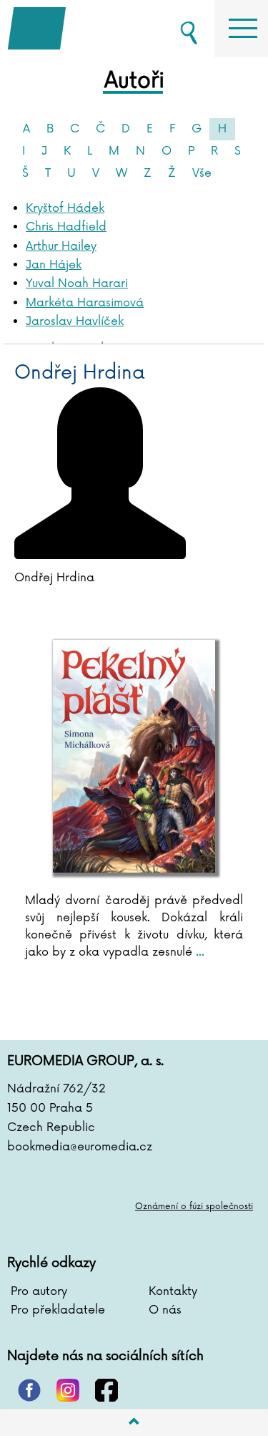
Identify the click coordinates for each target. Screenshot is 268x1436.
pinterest (29, 1390)
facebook (106, 1390)
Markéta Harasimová (85, 303)
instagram (67, 1390)
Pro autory (39, 1291)
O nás (165, 1310)
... (198, 952)
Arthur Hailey (61, 246)
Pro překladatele (58, 1310)
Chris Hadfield (66, 227)
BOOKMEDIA (78, 28)
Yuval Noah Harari (77, 283)
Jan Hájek (53, 265)
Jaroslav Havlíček (75, 321)
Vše (202, 173)
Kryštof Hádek (65, 208)
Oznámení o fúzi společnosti (194, 1206)
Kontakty (173, 1291)
